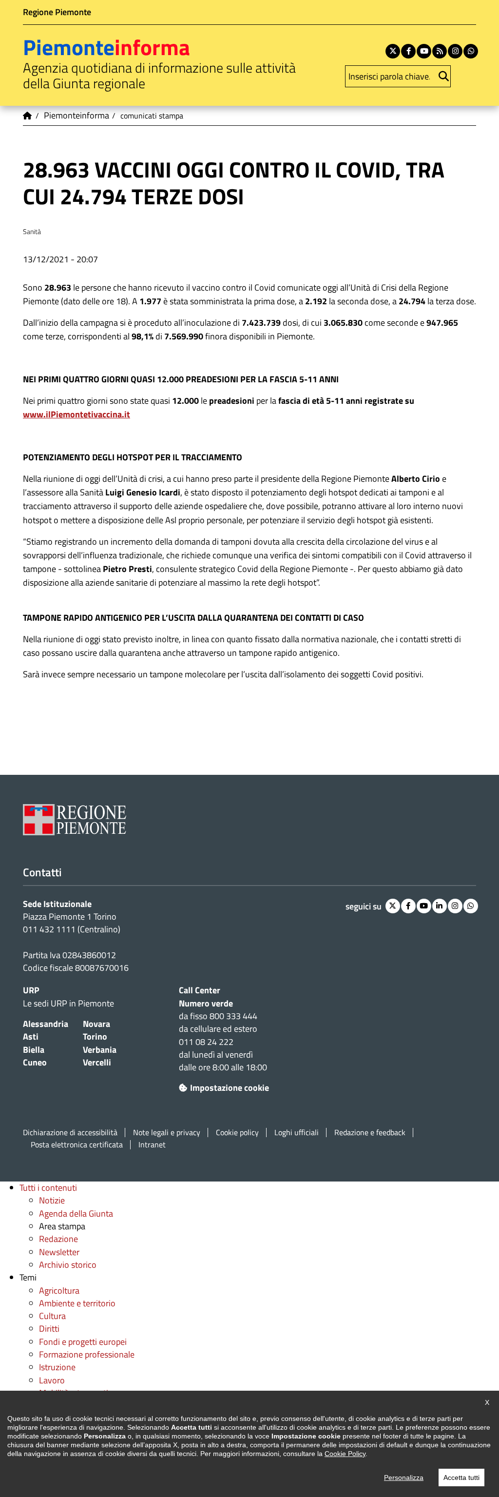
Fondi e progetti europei (83, 1341)
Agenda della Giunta (76, 1213)
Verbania (99, 1049)
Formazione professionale (86, 1354)
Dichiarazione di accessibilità (70, 1132)
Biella (33, 1049)
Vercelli (97, 1062)
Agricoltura (59, 1290)
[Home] (28, 115)
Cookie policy (237, 1132)
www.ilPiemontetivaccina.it (76, 414)
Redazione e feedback (369, 1132)
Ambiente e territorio (77, 1303)
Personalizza (403, 1477)
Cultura (52, 1315)
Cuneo (35, 1062)
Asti (30, 1036)
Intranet (152, 1144)
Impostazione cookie (229, 1087)
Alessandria (45, 1023)
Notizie (52, 1200)
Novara (96, 1023)
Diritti (49, 1328)
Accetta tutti (461, 1477)
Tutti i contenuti (48, 1187)
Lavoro (52, 1380)
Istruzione (57, 1367)
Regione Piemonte (57, 12)
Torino (95, 1036)
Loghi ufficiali (296, 1132)
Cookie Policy (345, 1454)
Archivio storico (67, 1264)
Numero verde (206, 1003)
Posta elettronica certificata (77, 1144)
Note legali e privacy (166, 1132)
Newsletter (59, 1252)
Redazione (58, 1238)
